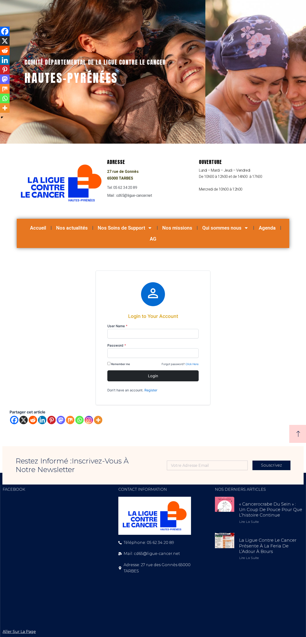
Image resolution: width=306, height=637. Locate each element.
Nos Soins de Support (121, 228)
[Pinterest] (51, 420)
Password (116, 345)
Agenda (267, 228)
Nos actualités (72, 228)
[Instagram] (89, 420)
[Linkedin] (42, 420)
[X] (23, 420)
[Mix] (70, 420)
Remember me (120, 364)
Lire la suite (249, 521)
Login (153, 375)
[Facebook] (14, 420)
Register (150, 390)
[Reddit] (33, 420)
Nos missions (177, 228)
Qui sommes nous (221, 228)
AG (153, 239)
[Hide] (2, 117)
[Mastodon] (61, 420)
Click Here (192, 364)
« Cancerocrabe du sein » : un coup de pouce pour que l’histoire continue (270, 510)
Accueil (38, 228)
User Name (117, 326)
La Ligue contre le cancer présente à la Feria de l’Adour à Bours (267, 546)
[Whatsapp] (79, 420)
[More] (98, 420)
